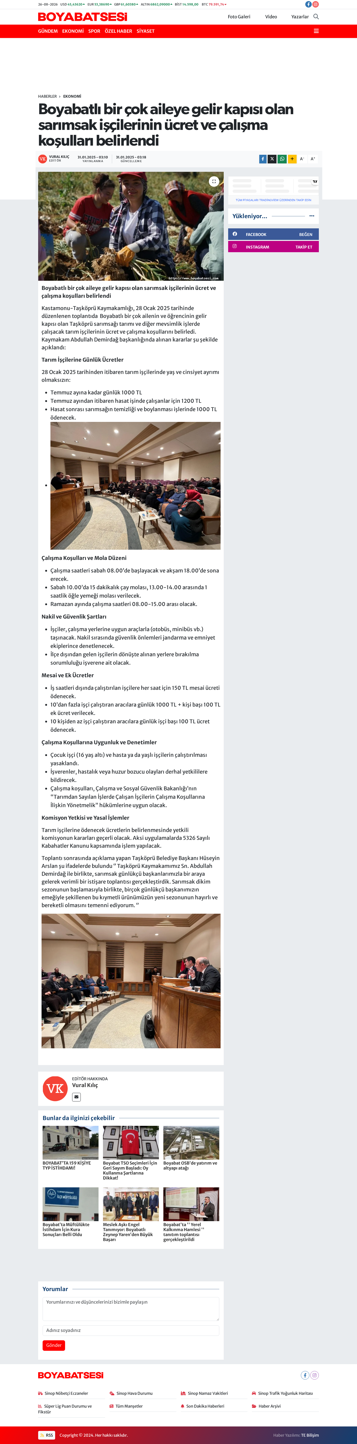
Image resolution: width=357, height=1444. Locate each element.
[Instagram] (314, 1375)
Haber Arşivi (270, 1406)
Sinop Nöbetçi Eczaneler (66, 1393)
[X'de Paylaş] (272, 159)
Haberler (47, 96)
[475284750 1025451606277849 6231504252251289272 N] (131, 980)
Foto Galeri (239, 17)
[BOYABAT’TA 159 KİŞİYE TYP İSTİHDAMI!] (71, 1142)
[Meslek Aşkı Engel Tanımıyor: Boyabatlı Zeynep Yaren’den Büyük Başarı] (131, 1204)
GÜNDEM (48, 31)
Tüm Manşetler (129, 1406)
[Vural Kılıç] (55, 1088)
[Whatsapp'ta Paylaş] (282, 159)
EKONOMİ (73, 31)
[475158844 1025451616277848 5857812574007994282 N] (135, 485)
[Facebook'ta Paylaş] (263, 159)
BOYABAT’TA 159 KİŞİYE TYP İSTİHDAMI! (67, 1165)
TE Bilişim (310, 1435)
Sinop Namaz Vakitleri (208, 1393)
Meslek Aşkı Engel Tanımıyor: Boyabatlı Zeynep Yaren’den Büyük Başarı (128, 1232)
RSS (49, 1435)
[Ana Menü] (316, 31)
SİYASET (146, 31)
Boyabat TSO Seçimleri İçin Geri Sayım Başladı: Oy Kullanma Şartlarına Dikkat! (130, 1170)
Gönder (54, 1345)
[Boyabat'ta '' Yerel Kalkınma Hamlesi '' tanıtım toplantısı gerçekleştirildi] (191, 1204)
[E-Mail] (76, 1097)
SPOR (94, 31)
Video (271, 17)
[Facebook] (305, 1375)
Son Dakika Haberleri (205, 1406)
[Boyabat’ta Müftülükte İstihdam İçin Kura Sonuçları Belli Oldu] (71, 1204)
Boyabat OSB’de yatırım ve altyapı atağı (190, 1165)
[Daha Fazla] (292, 159)
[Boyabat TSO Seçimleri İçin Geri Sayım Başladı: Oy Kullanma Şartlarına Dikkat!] (131, 1142)
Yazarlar (300, 17)
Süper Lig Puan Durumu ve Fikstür (65, 1409)
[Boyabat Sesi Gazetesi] (82, 16)
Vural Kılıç (85, 1085)
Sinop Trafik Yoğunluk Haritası (285, 1393)
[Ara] (316, 17)
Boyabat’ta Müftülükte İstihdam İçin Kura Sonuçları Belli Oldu (66, 1229)
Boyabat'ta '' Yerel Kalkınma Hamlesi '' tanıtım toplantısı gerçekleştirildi (183, 1232)
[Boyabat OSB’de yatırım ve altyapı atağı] (191, 1142)
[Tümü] (311, 216)
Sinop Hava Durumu (135, 1393)
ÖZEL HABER (118, 31)
